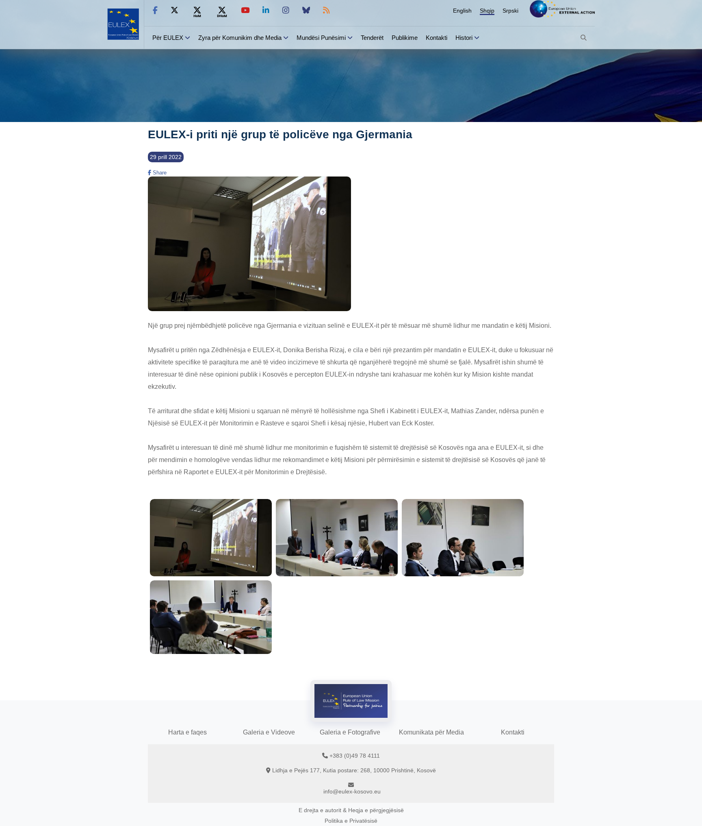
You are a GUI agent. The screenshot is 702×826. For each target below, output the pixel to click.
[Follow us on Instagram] (285, 10)
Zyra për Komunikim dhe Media (240, 37)
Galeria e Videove (269, 732)
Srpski (510, 10)
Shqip (487, 10)
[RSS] (326, 10)
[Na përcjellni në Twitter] (174, 10)
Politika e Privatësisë (351, 820)
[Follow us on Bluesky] (306, 10)
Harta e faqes (187, 732)
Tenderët (372, 37)
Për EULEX (167, 37)
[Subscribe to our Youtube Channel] (245, 10)
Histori (463, 37)
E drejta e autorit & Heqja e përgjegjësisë (351, 810)
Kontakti (436, 37)
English (462, 10)
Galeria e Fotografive (350, 732)
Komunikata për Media (431, 732)
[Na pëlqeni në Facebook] (155, 10)
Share (159, 173)
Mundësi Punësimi (321, 37)
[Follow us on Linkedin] (265, 10)
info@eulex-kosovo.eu (352, 791)
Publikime (405, 37)
